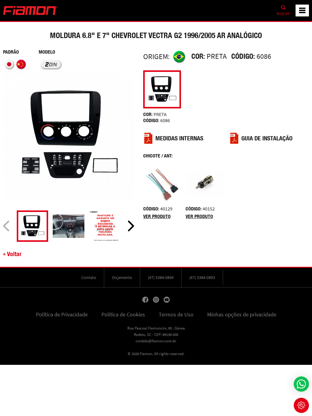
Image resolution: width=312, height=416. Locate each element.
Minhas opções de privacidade (241, 314)
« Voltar (12, 253)
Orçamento (122, 277)
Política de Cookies (123, 314)
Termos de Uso (176, 314)
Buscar (283, 13)
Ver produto (157, 216)
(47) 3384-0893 (202, 277)
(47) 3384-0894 (161, 277)
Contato (88, 277)
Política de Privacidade (62, 314)
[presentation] (6, 225)
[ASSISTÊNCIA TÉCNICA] (301, 405)
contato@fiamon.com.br (156, 341)
